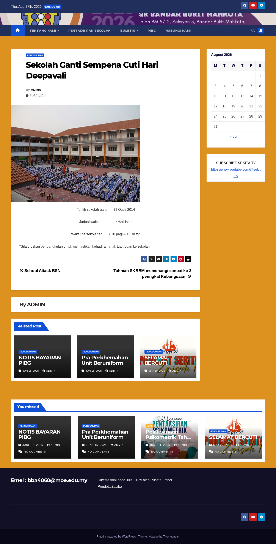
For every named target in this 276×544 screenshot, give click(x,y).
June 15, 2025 (33, 445)
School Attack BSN (42, 270)
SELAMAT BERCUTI (156, 360)
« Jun (234, 136)
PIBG (152, 31)
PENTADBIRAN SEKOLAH (89, 31)
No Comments (35, 451)
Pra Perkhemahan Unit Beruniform (105, 360)
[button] (253, 30)
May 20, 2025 (223, 445)
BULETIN (128, 31)
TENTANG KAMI (43, 31)
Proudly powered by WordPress (117, 536)
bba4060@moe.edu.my (57, 480)
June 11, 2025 (160, 445)
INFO (149, 426)
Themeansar (171, 536)
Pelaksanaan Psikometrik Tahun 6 (170, 437)
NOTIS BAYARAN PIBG (40, 360)
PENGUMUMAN (35, 55)
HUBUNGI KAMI (178, 31)
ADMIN (36, 90)
